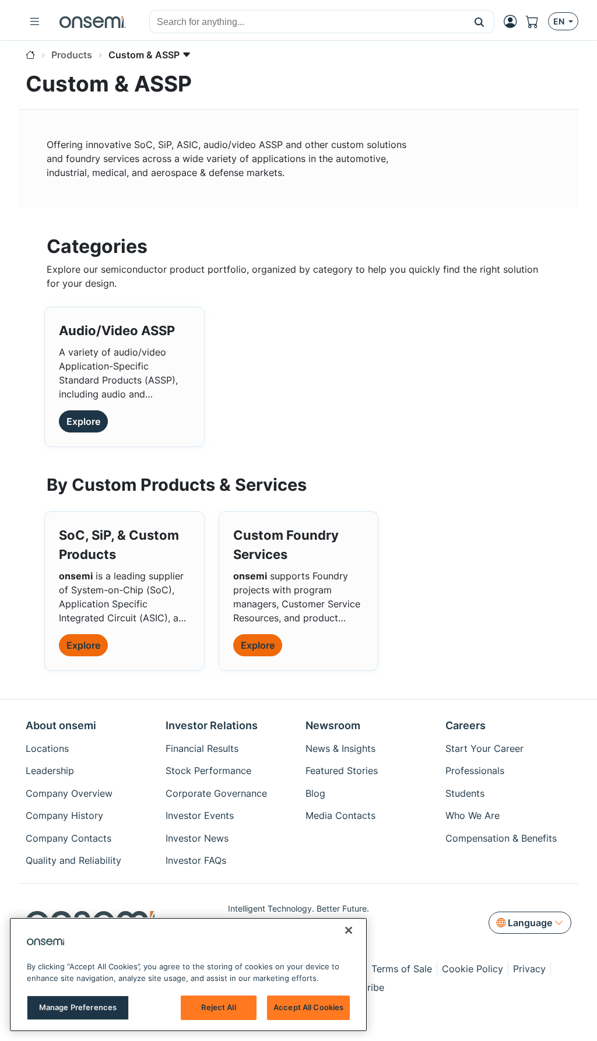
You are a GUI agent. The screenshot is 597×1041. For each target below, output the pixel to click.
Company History (64, 815)
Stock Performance (208, 770)
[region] (188, 974)
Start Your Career (484, 748)
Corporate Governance (216, 793)
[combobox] (307, 22)
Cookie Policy (472, 969)
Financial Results (202, 748)
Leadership (50, 770)
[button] (479, 21)
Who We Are (472, 815)
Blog (315, 793)
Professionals (474, 770)
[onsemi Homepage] (92, 21)
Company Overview (69, 793)
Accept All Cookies (308, 1007)
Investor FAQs (196, 860)
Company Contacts (68, 838)
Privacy (529, 969)
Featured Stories (341, 770)
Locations (47, 748)
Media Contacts (340, 815)
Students (464, 793)
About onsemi (61, 725)
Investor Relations (212, 725)
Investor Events (200, 815)
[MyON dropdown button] (513, 21)
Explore (83, 421)
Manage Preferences (78, 1007)
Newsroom (332, 725)
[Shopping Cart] (537, 22)
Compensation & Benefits (501, 838)
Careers (465, 725)
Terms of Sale (401, 969)
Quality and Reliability (73, 860)
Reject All (218, 1007)
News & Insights (340, 748)
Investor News (197, 838)
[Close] (348, 930)
